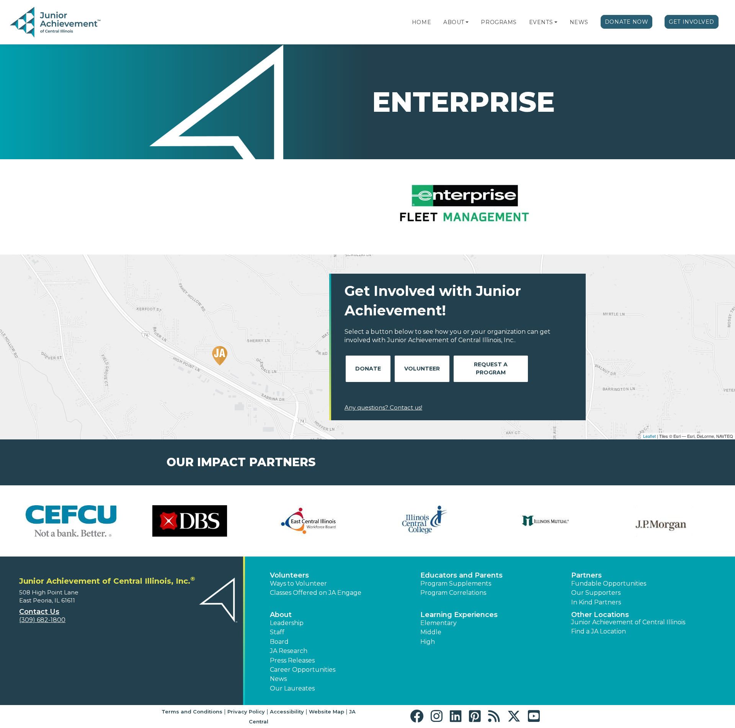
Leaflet (649, 436)
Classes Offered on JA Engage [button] (315, 592)
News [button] (278, 678)
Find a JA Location (598, 631)
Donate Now (626, 21)
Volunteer (422, 368)
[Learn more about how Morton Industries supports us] (426, 521)
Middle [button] (430, 632)
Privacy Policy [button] (246, 711)
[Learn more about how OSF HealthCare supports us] (664, 521)
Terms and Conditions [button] (192, 711)
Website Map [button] (326, 711)
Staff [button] (277, 632)
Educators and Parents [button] (461, 575)
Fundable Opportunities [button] (608, 583)
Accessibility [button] (287, 711)
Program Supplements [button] (455, 583)
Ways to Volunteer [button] (298, 583)
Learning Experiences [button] (459, 614)
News (579, 22)
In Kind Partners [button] (596, 602)
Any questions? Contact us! (383, 407)
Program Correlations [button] (453, 592)
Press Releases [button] (292, 660)
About (453, 22)
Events (541, 22)
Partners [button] (586, 575)
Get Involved (691, 21)
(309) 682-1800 (42, 620)
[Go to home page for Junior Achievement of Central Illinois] (56, 22)
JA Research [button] (288, 651)
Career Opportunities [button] (302, 669)
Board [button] (279, 641)
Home (421, 22)
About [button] (281, 614)
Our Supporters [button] (596, 592)
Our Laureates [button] (292, 688)
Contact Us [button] (39, 611)
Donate (368, 368)
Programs (498, 22)
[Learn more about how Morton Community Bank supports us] (308, 521)
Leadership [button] (287, 623)
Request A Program (491, 368)
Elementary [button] (438, 623)
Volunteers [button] (289, 575)
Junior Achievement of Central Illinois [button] (628, 622)
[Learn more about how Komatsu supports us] (70, 521)
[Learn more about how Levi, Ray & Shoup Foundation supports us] (189, 521)
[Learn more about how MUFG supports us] (545, 521)
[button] (467, 22)
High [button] (427, 641)
